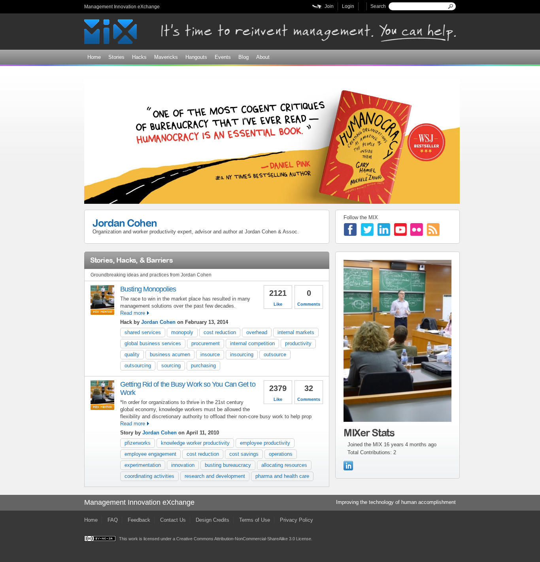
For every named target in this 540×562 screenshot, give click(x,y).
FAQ (113, 520)
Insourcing (241, 354)
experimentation (143, 465)
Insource (210, 354)
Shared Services (143, 332)
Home (94, 57)
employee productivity (265, 443)
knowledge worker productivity (195, 443)
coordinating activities (149, 476)
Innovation (182, 465)
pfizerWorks (138, 443)
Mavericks (166, 57)
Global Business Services (153, 343)
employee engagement (150, 454)
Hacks (139, 57)
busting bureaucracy (228, 465)
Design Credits (212, 520)
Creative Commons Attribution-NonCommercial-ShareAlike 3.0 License (243, 538)
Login (348, 6)
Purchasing (203, 365)
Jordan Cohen (125, 223)
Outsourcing (138, 365)
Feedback (139, 520)
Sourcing (171, 365)
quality (132, 354)
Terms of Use (254, 520)
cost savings (244, 454)
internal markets (296, 332)
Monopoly (182, 332)
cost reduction (220, 332)
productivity (298, 343)
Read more (132, 313)
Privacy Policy (296, 520)
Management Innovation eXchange (122, 6)
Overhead (256, 332)
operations (281, 454)
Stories (116, 57)
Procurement (205, 343)
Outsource (275, 354)
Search (378, 6)
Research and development (215, 476)
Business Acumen (170, 354)
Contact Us (173, 520)
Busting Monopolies (148, 289)
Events (223, 57)
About (263, 57)
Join (329, 6)
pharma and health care (282, 476)
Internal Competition (252, 343)
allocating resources (284, 465)
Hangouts (196, 57)
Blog (243, 57)
